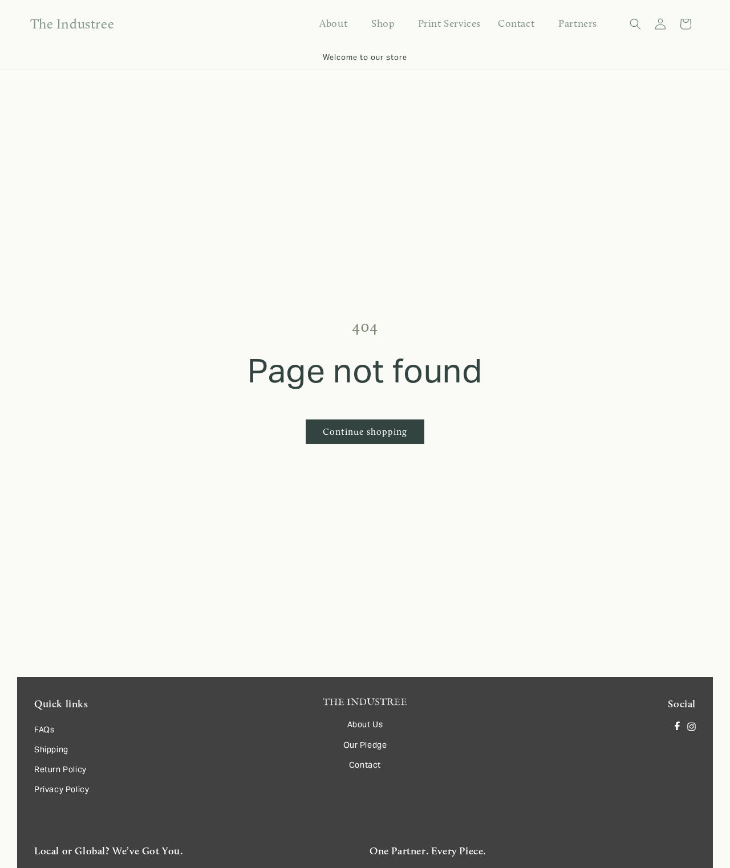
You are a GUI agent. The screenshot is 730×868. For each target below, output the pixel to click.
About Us (365, 724)
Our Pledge (365, 745)
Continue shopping (365, 431)
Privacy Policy (61, 789)
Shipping (51, 749)
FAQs (44, 729)
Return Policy (60, 769)
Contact (365, 765)
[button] (382, 23)
